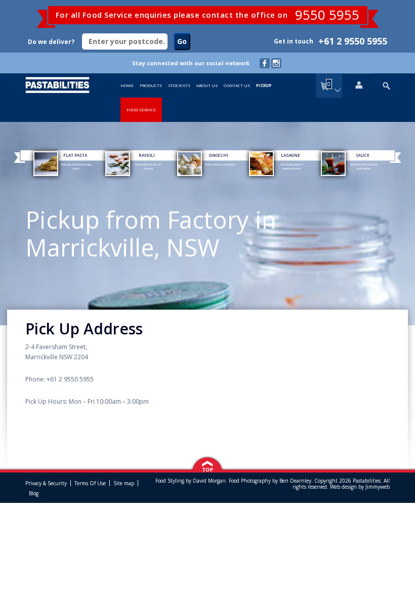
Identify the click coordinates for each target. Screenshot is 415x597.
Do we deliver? (51, 41)
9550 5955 (327, 15)
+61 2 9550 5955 (352, 41)
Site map (123, 483)
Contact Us (237, 85)
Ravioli (147, 155)
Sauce (362, 155)
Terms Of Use (90, 483)
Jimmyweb (377, 486)
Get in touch (293, 41)
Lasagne (290, 155)
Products (151, 85)
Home (127, 85)
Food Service (141, 109)
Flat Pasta (75, 155)
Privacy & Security (46, 483)
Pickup (264, 85)
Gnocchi (218, 155)
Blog (33, 493)
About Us (207, 85)
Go (182, 41)
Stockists (179, 85)
